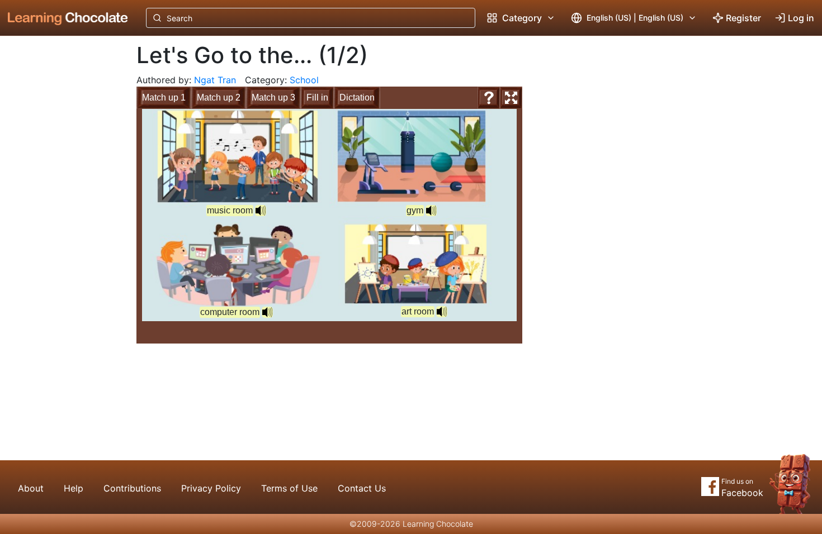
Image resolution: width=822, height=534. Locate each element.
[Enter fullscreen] (511, 98)
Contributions (132, 488)
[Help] (489, 98)
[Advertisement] (59, 220)
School (304, 79)
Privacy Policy (211, 488)
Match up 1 (164, 97)
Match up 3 (273, 97)
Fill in (317, 97)
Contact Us (362, 488)
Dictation (357, 97)
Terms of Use (289, 488)
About (31, 488)
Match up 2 (218, 97)
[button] (260, 210)
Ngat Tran (215, 79)
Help (73, 488)
